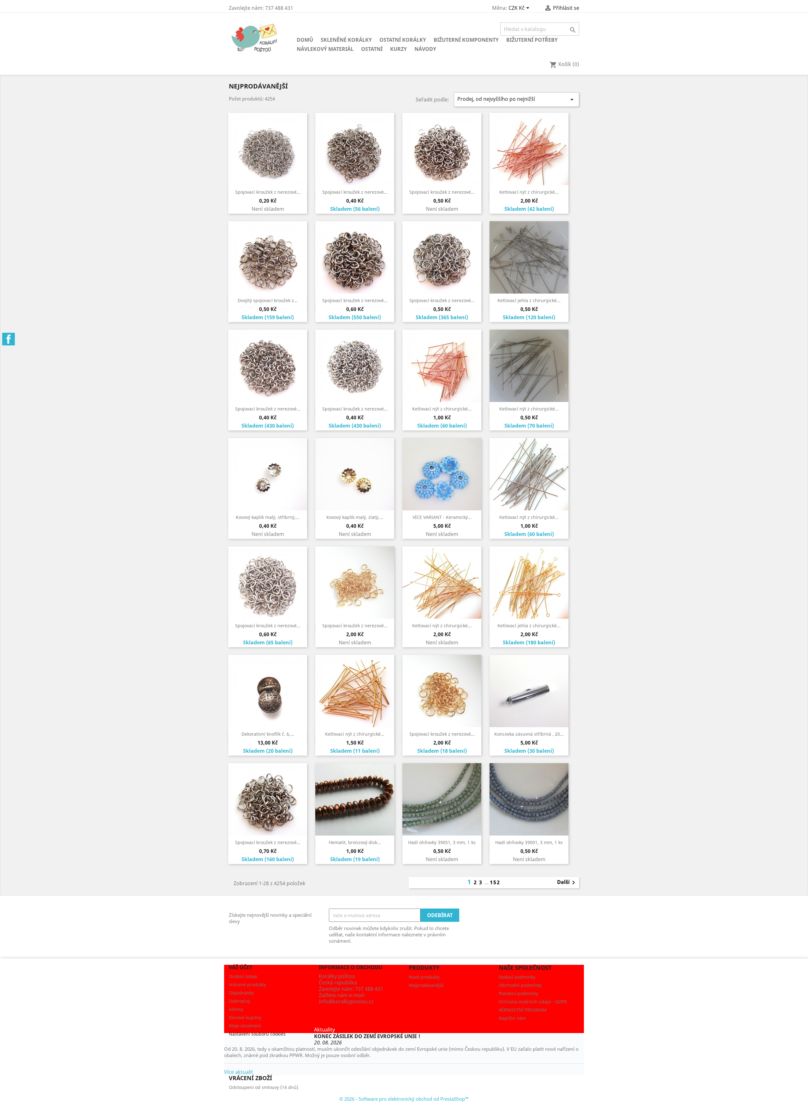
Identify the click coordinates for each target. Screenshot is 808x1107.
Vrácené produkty (247, 985)
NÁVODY (425, 49)
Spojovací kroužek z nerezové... (267, 192)
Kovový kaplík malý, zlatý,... (354, 517)
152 (495, 882)
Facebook (8, 339)
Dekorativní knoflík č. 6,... (267, 734)
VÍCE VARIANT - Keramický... (442, 517)
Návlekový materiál (325, 49)
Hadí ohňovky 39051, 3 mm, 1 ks (442, 842)
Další (567, 882)
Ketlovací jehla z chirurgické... (529, 300)
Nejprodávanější (426, 985)
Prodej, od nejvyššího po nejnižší (516, 99)
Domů (305, 39)
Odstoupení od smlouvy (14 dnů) (263, 1087)
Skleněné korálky (346, 39)
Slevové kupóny (245, 1017)
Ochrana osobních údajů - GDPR (533, 1002)
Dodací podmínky (517, 977)
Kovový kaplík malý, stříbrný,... (268, 517)
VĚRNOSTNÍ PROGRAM (523, 1010)
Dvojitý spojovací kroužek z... (268, 300)
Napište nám (512, 1018)
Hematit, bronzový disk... (355, 842)
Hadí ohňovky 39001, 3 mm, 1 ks (529, 842)
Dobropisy (239, 1001)
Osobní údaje (243, 976)
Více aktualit (238, 1071)
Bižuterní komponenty (466, 39)
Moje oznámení (245, 1026)
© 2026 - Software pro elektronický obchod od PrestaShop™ (404, 1099)
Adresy (236, 1009)
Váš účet (240, 967)
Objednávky (241, 993)
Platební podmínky (518, 993)
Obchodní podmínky (520, 985)
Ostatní (372, 49)
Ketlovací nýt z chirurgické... (529, 192)
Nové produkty (424, 977)
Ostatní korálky (402, 39)
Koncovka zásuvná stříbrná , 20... (529, 734)
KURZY (398, 49)
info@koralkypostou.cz (346, 1001)
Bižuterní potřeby (532, 39)
